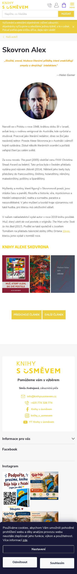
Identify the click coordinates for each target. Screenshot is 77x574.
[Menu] (72, 5)
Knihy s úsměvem (41, 409)
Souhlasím (57, 563)
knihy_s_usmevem (41, 415)
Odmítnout (20, 562)
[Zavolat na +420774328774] (49, 5)
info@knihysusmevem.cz (41, 396)
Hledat (66, 14)
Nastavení (38, 549)
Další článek (54, 314)
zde (25, 540)
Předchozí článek (27, 314)
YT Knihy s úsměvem (41, 422)
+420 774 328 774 (41, 403)
